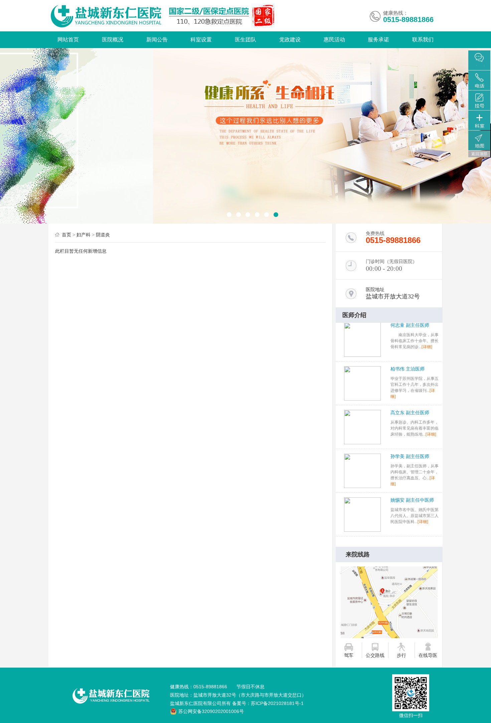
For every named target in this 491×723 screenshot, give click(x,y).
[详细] (431, 395)
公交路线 (375, 655)
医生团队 (245, 39)
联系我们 (423, 39)
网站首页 (68, 39)
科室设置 (201, 39)
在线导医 (428, 655)
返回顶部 (479, 154)
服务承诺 (378, 39)
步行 (401, 655)
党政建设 (290, 39)
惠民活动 (334, 39)
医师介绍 (354, 315)
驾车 (348, 655)
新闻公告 (157, 39)
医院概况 (112, 39)
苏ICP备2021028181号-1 (277, 703)
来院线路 (358, 554)
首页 (66, 234)
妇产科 (83, 234)
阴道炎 (103, 234)
